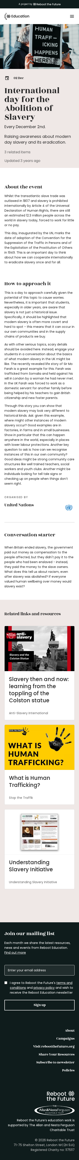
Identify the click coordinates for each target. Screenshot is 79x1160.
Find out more (15, 952)
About (70, 1030)
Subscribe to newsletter (55, 1062)
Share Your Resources (57, 1054)
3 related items (17, 152)
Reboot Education (16, 16)
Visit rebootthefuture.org (54, 1046)
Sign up (40, 1005)
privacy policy (44, 987)
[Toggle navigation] (72, 16)
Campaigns (65, 1038)
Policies (68, 1070)
